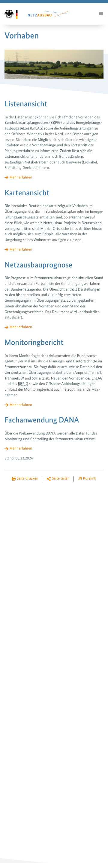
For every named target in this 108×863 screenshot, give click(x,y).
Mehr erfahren (20, 177)
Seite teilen (61, 478)
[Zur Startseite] (14, 14)
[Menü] (101, 14)
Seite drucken (27, 478)
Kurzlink (89, 478)
